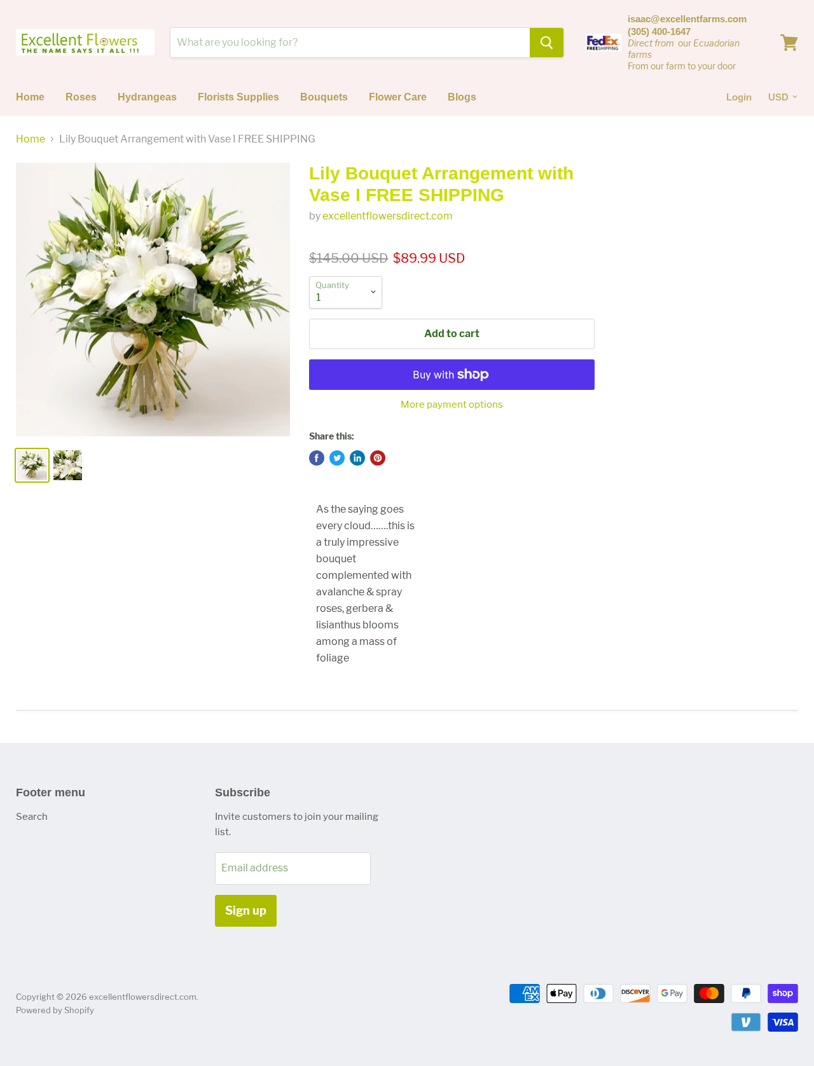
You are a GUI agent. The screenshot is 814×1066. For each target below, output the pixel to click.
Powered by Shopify (55, 1010)
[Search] (546, 42)
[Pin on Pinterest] (377, 458)
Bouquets (324, 97)
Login (739, 97)
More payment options (452, 404)
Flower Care (398, 97)
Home (30, 97)
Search (32, 816)
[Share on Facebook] (316, 458)
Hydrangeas (147, 97)
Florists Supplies (238, 97)
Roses (81, 97)
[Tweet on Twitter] (337, 458)
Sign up (245, 910)
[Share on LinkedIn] (357, 458)
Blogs (462, 97)
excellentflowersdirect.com (387, 216)
